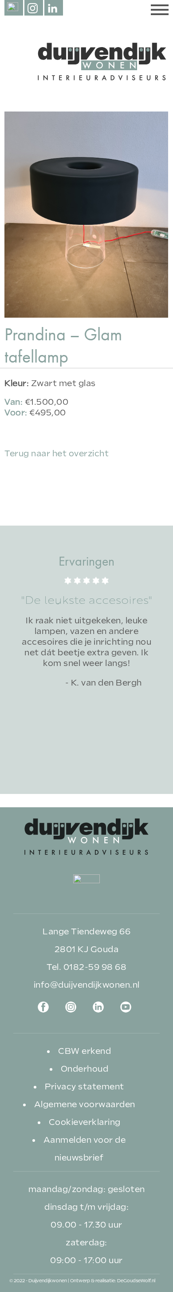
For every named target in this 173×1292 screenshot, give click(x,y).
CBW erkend (84, 1051)
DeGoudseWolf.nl (136, 1280)
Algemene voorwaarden (84, 1104)
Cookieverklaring (85, 1122)
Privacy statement (84, 1086)
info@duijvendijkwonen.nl (87, 984)
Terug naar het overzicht (56, 453)
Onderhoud (85, 1068)
